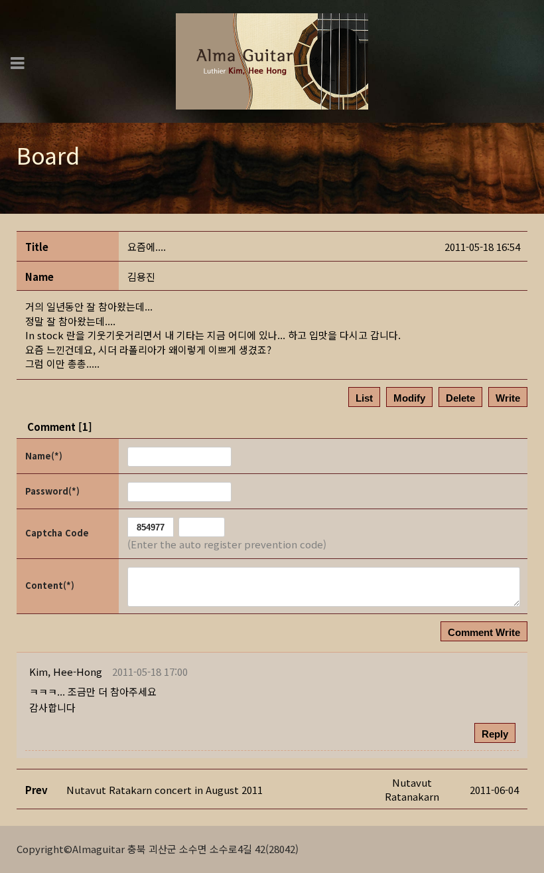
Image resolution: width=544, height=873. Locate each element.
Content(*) (49, 585)
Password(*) (52, 491)
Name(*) (43, 455)
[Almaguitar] (272, 60)
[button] (65, 671)
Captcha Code (57, 532)
